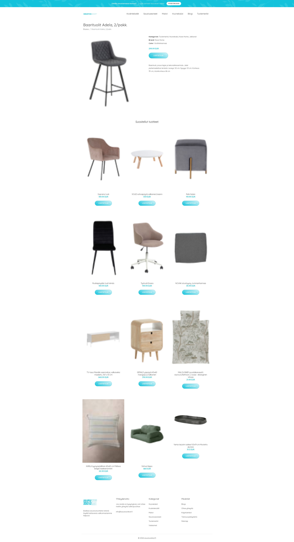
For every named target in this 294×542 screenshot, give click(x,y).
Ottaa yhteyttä (187, 508)
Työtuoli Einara (147, 283)
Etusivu (86, 29)
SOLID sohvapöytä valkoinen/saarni (147, 194)
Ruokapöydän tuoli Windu (103, 283)
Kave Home (184, 37)
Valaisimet (153, 525)
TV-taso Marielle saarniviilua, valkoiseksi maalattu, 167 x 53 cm (103, 373)
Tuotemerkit (202, 13)
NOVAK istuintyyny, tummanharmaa (190, 283)
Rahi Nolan (190, 194)
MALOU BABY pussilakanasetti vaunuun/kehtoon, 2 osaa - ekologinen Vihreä (190, 374)
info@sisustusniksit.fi (124, 512)
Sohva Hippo (147, 466)
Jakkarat (192, 37)
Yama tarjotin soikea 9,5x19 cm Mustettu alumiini (191, 445)
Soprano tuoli (103, 194)
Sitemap (184, 521)
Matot (165, 13)
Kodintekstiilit (133, 13)
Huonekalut (177, 13)
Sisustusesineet (150, 13)
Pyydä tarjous (173, 3)
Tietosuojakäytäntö (189, 517)
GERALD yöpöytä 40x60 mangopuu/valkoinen (147, 373)
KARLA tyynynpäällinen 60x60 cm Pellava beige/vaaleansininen (103, 467)
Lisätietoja (158, 55)
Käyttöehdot (186, 513)
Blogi (190, 13)
